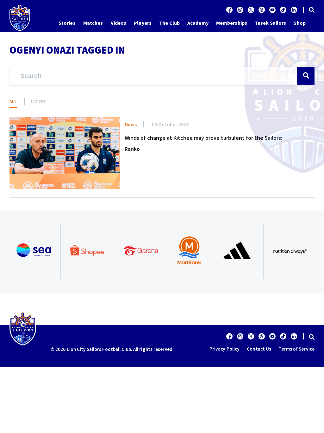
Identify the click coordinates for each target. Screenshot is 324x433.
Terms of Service (296, 349)
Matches (93, 23)
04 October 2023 (170, 124)
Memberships (231, 23)
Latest (39, 101)
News (131, 124)
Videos (119, 23)
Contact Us (259, 349)
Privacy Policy (224, 349)
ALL (13, 101)
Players (143, 23)
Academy (198, 23)
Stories (67, 23)
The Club (169, 23)
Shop (299, 23)
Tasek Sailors (270, 23)
